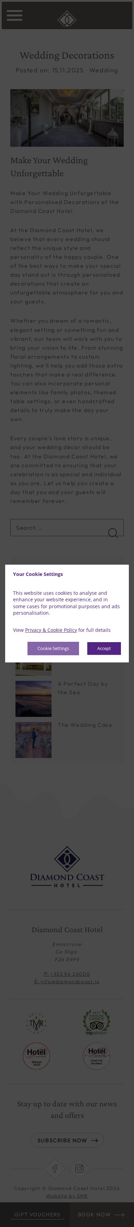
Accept (104, 649)
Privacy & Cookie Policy (51, 630)
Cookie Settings (53, 649)
